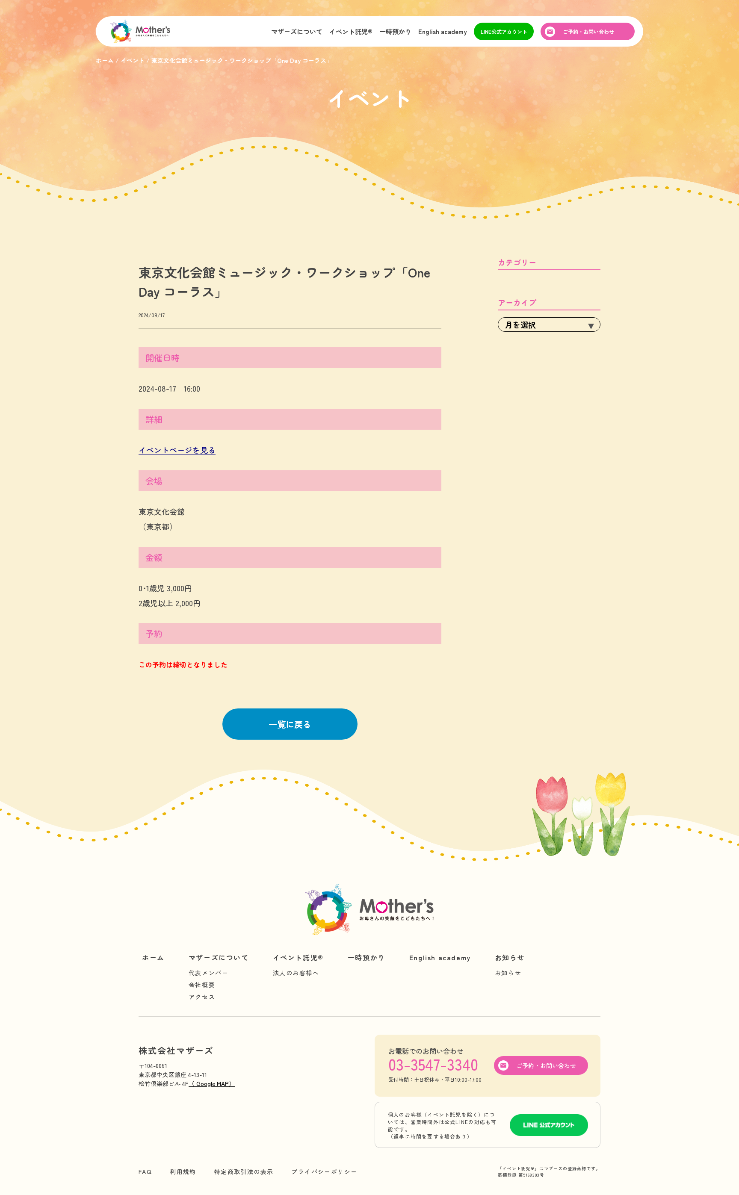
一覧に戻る (290, 724)
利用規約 (183, 1171)
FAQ (145, 1171)
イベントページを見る (177, 449)
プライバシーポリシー (324, 1171)
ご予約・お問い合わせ (588, 31)
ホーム (153, 957)
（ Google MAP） (212, 1083)
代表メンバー (209, 972)
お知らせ (510, 957)
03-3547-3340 (433, 1063)
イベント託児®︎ (350, 31)
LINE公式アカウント (504, 31)
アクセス (202, 996)
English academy (442, 31)
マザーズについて (296, 31)
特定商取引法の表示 (244, 1171)
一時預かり (395, 31)
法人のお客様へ (296, 972)
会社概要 (202, 984)
